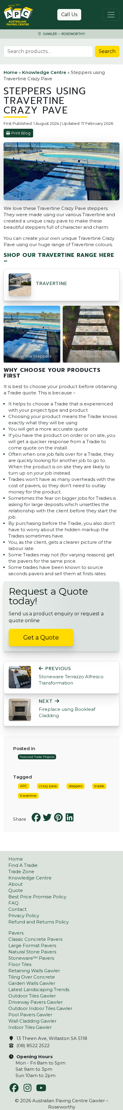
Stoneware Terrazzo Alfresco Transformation (71, 676)
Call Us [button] (69, 14)
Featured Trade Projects (37, 756)
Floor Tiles (19, 964)
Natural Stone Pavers (32, 952)
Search (107, 51)
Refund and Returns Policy (38, 922)
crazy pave (48, 786)
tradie (99, 786)
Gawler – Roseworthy (63, 34)
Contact (17, 909)
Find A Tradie (23, 865)
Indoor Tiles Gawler (30, 1027)
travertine (28, 795)
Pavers (16, 933)
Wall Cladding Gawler (32, 1021)
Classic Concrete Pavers (35, 939)
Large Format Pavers (32, 945)
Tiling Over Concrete (31, 977)
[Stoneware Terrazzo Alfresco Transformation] (20, 676)
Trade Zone (21, 871)
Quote (15, 890)
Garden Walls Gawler (31, 983)
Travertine (51, 283)
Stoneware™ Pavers (31, 958)
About (15, 884)
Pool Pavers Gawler (30, 1014)
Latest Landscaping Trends (38, 989)
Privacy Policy (23, 915)
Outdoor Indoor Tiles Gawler (40, 1008)
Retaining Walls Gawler (34, 970)
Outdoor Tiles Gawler (32, 996)
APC (23, 786)
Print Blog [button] (20, 133)
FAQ (13, 903)
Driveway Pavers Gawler (35, 1002)
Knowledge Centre (44, 72)
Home (11, 72)
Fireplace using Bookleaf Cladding (67, 708)
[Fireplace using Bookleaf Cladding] (20, 709)
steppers (75, 786)
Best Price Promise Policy (37, 896)
